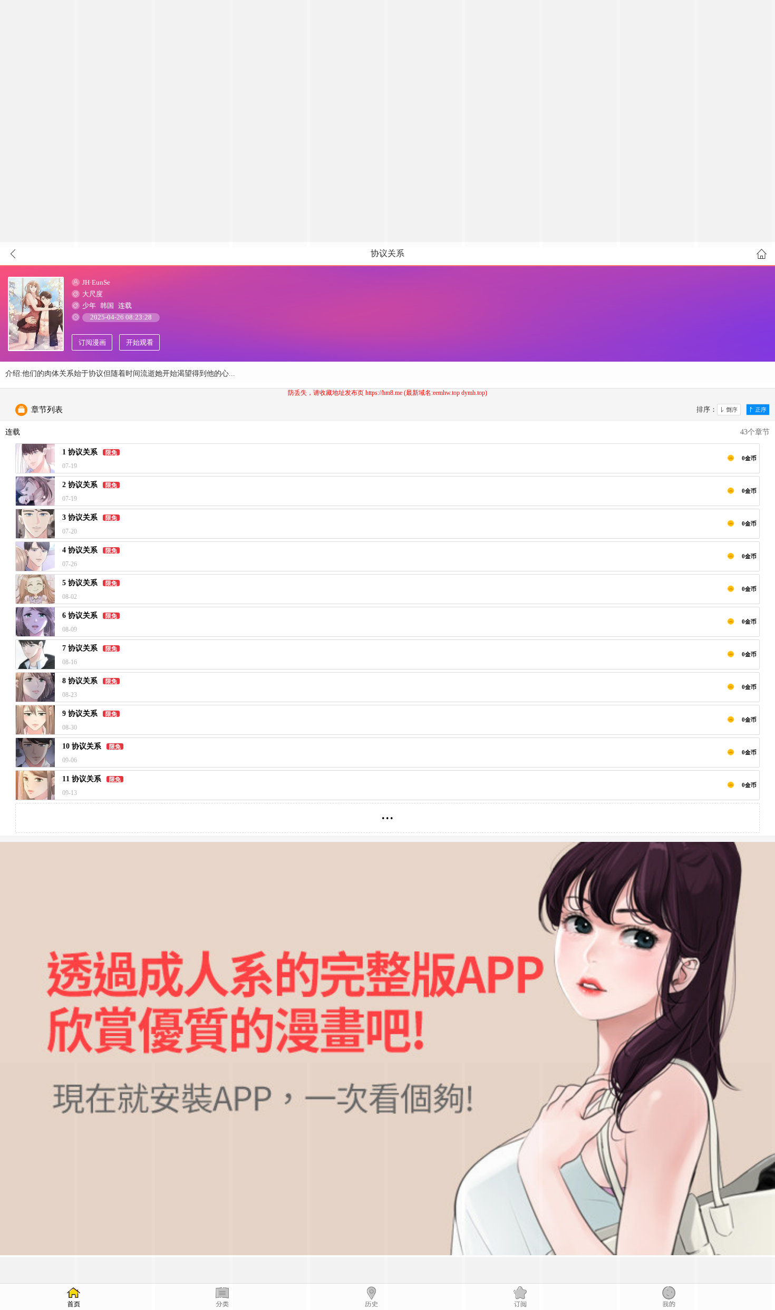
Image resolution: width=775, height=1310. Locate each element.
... (387, 813)
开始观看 (139, 342)
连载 (125, 305)
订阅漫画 (92, 342)
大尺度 (92, 294)
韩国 (107, 305)
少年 (89, 305)
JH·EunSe (96, 282)
